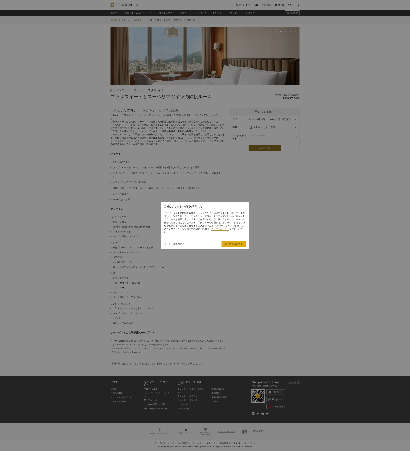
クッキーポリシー (220, 229)
